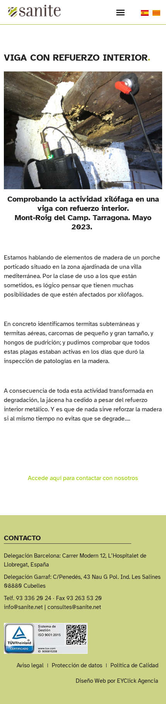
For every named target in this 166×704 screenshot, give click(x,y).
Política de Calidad (134, 665)
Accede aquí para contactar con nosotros (83, 478)
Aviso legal (30, 665)
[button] (120, 12)
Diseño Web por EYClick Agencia (117, 680)
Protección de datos (77, 665)
